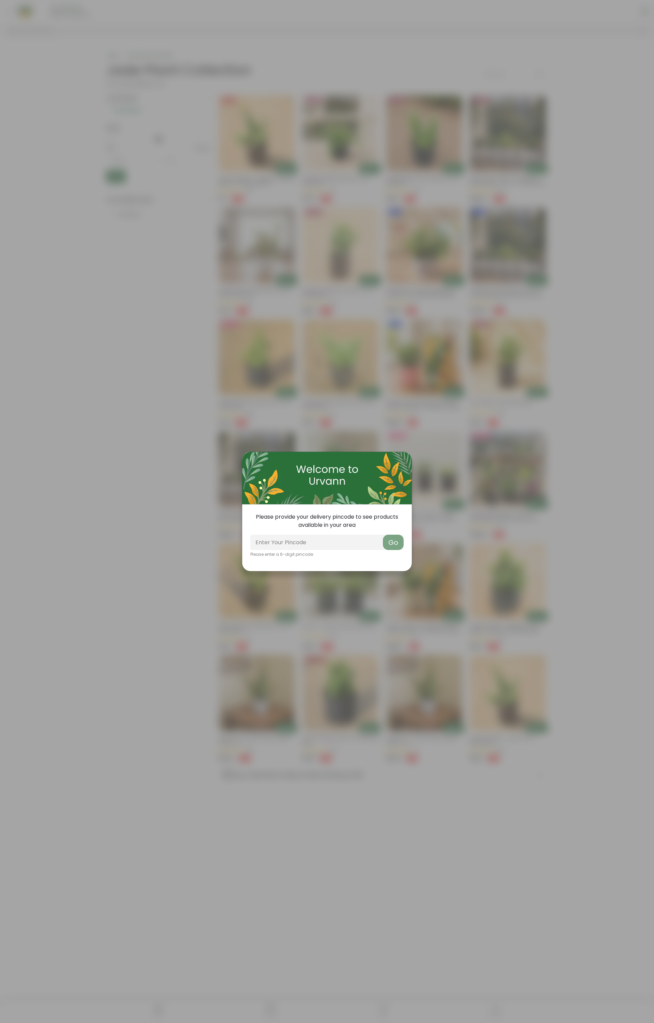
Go (393, 542)
